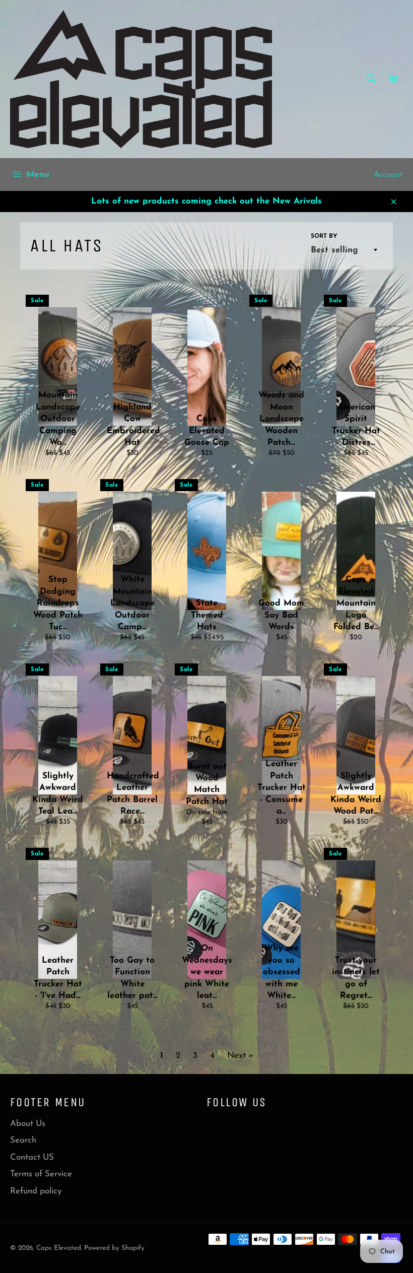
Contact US (32, 1157)
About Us (27, 1123)
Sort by (324, 236)
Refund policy (35, 1191)
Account (388, 175)
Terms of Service (41, 1174)
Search (23, 1140)
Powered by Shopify (114, 1248)
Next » (240, 1055)
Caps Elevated (58, 1248)
